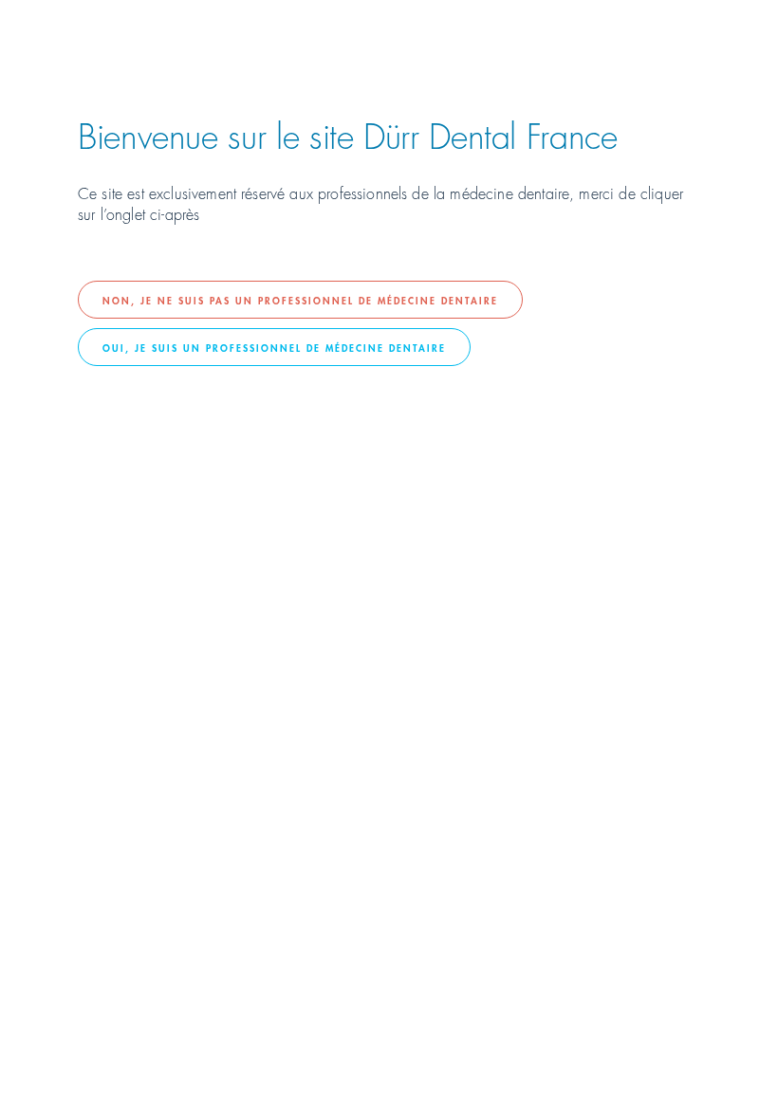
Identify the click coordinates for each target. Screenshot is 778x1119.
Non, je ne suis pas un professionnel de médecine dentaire (300, 299)
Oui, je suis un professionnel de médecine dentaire (274, 347)
